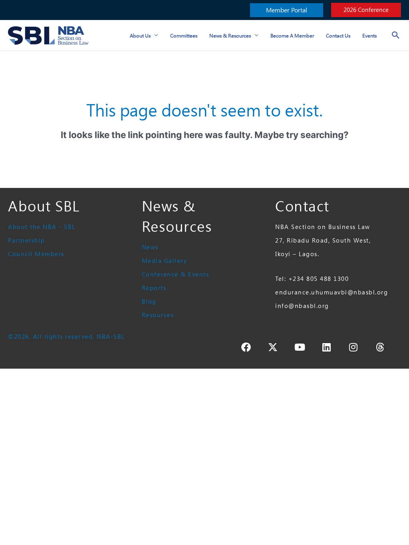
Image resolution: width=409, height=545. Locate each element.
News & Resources (230, 35)
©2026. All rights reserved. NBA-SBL (66, 336)
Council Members (36, 254)
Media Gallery (164, 261)
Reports (154, 288)
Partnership (26, 240)
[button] (286, 10)
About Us (140, 35)
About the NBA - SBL (41, 227)
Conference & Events (175, 274)
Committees (183, 35)
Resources (158, 315)
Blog (149, 301)
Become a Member (292, 35)
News (150, 247)
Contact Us (338, 35)
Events (369, 35)
